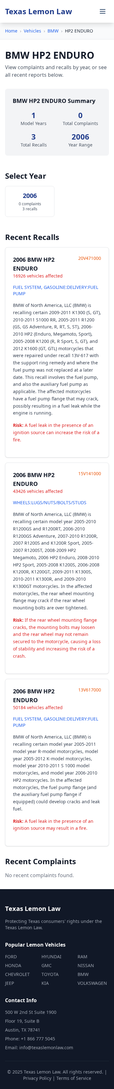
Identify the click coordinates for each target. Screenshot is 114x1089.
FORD (11, 957)
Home (11, 31)
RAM (82, 957)
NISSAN (86, 965)
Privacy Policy (37, 1078)
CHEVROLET (17, 974)
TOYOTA (50, 974)
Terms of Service (73, 1078)
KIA (45, 983)
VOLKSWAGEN (92, 983)
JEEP (9, 983)
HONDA (13, 965)
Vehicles (32, 31)
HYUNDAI (51, 957)
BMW (53, 31)
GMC (46, 965)
